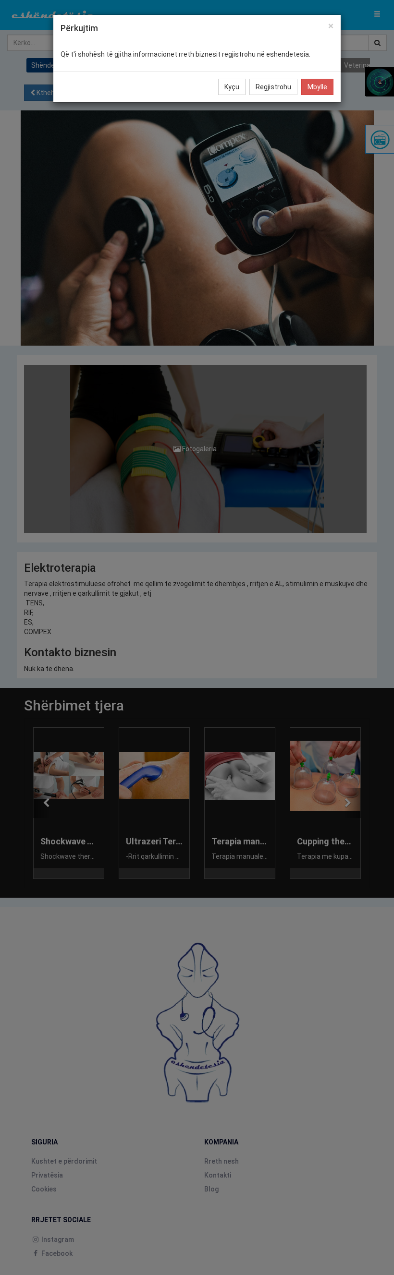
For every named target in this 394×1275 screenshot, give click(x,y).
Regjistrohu (273, 87)
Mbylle (317, 87)
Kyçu (231, 87)
